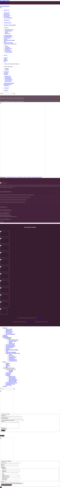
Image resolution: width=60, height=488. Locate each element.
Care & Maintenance (10, 346)
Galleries (8, 363)
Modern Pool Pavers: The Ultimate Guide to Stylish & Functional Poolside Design (17, 194)
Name (3, 464)
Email (2, 465)
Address (4, 470)
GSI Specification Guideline (12, 349)
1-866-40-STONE (4, 3)
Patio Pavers (12, 358)
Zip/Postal (4, 478)
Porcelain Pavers (13, 341)
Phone (3, 481)
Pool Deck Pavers (13, 359)
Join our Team (9, 329)
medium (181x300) (27, 177)
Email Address (4, 417)
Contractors (8, 372)
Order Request (12, 377)
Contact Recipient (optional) (7, 420)
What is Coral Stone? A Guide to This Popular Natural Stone (12, 202)
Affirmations (9, 330)
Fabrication (5, 336)
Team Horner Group (30, 321)
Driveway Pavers (12, 357)
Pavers (10, 354)
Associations (9, 332)
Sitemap (2, 221)
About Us (5, 328)
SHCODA (11, 371)
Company (3, 462)
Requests (8, 375)
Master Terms (12, 376)
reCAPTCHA (4, 429)
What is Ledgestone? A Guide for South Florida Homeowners (13, 199)
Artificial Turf (12, 343)
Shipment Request (13, 380)
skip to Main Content (4, 0)
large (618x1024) (18, 177)
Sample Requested (5, 483)
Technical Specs (9, 347)
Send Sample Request (6, 484)
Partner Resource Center (11, 382)
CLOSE (2, 435)
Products (5, 335)
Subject (3, 421)
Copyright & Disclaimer (11, 352)
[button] (6, 90)
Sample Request (12, 378)
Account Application (10, 334)
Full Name (3, 415)
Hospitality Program (10, 383)
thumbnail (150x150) (37, 177)
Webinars (8, 365)
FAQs (7, 351)
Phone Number (4, 418)
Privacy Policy (40, 317)
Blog (7, 366)
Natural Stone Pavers (14, 339)
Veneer (10, 342)
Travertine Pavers (13, 360)
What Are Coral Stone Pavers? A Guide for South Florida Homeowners (15, 197)
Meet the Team (9, 331)
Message (3, 428)
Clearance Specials (10, 344)
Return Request (12, 381)
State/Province (5, 475)
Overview (11, 370)
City (3, 473)
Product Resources (7, 337)
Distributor (8, 374)
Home (1, 101)
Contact (5, 386)
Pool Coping (11, 355)
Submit (3, 430)
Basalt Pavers (7, 101)
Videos (7, 364)
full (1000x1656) (10, 177)
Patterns (8, 348)
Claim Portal (8, 385)
